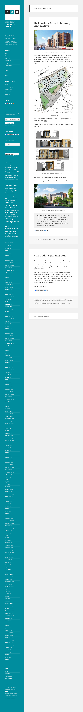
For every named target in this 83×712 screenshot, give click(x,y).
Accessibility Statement (10, 698)
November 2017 (8, 467)
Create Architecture (47, 57)
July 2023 (7, 321)
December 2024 (8, 289)
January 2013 (8, 606)
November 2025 (8, 265)
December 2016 (8, 491)
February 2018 (8, 460)
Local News (7, 87)
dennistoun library (9, 210)
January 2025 (8, 287)
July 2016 (7, 503)
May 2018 (7, 452)
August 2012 (8, 618)
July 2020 (7, 401)
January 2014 (8, 577)
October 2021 (8, 367)
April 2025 (7, 280)
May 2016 (7, 508)
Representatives (8, 65)
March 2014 (7, 572)
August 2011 (8, 647)
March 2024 (7, 304)
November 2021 (8, 365)
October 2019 (8, 421)
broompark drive (57, 300)
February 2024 (8, 306)
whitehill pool (12, 235)
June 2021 (7, 377)
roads (17, 228)
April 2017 (7, 484)
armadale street (8, 197)
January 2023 (8, 333)
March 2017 (7, 486)
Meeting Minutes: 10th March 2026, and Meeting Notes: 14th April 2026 (12, 171)
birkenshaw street (54, 239)
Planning (7, 92)
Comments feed (8, 676)
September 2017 (8, 472)
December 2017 (8, 465)
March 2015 (7, 542)
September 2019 (8, 423)
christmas (14, 199)
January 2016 (8, 518)
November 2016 (8, 494)
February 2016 (8, 516)
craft (13, 200)
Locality (7, 63)
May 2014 (7, 567)
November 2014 (8, 552)
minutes (16, 222)
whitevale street (15, 236)
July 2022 (7, 345)
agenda (14, 190)
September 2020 (8, 399)
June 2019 (7, 428)
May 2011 (7, 654)
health (16, 214)
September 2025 (8, 270)
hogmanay (10, 216)
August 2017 (8, 474)
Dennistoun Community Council (10, 24)
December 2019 (8, 416)
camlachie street (65, 300)
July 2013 (7, 591)
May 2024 (7, 301)
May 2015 (7, 538)
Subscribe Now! (9, 123)
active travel (8, 191)
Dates (6, 53)
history (6, 216)
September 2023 (8, 318)
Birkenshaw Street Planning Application (52, 24)
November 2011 (8, 640)
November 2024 (8, 292)
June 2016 (7, 506)
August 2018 (8, 445)
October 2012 (8, 613)
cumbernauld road (63, 239)
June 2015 (7, 535)
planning (17, 224)
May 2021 (7, 379)
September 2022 (8, 343)
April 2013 (7, 598)
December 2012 (8, 608)
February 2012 (8, 632)
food (9, 214)
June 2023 (7, 323)
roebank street (49, 303)
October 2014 (8, 555)
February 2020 (8, 411)
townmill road (49, 305)
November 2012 (8, 611)
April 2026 (7, 253)
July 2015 (7, 533)
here (45, 120)
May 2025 (7, 277)
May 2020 (7, 406)
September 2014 (8, 557)
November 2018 (8, 440)
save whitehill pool (12, 229)
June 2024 (7, 299)
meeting (9, 218)
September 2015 (8, 528)
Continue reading (40, 286)
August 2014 (8, 559)
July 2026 (7, 245)
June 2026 (7, 248)
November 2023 (8, 314)
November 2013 (8, 581)
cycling (12, 202)
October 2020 (8, 396)
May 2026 (7, 250)
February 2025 (8, 284)
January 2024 (8, 309)
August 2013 (8, 589)
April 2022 (7, 353)
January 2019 (8, 435)
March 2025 (7, 282)
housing (15, 216)
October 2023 (8, 316)
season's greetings (8, 231)
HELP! (6, 75)
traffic (16, 233)
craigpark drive (45, 302)
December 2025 (8, 263)
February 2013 (8, 603)
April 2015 (7, 540)
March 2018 (7, 457)
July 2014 (7, 562)
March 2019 (7, 433)
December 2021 (8, 362)
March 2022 (7, 355)
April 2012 (7, 628)
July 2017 (7, 477)
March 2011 (7, 659)
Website (6, 94)
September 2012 (8, 615)
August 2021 (8, 372)
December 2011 (8, 637)
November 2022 (8, 338)
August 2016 (8, 501)
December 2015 (8, 520)
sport (14, 231)
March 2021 (7, 384)
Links (6, 68)
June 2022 (7, 348)
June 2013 (7, 593)
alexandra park (9, 195)
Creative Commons (9, 693)
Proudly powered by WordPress (41, 316)
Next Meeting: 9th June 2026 (11, 167)
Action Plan (7, 58)
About (6, 70)
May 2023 (7, 326)
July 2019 (7, 426)
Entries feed (7, 673)
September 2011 (8, 645)
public (7, 226)
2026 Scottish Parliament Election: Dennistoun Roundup (12, 178)
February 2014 (8, 574)
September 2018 (8, 443)
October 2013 (8, 584)
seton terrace (64, 303)
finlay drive (63, 302)
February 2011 (8, 662)
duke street (8, 212)
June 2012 (7, 623)
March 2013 (7, 601)
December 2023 (8, 311)
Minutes (7, 56)
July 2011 (7, 650)
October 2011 (8, 642)
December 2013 (8, 579)
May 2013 (7, 596)
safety (6, 229)
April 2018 (7, 455)
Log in (6, 671)
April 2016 (7, 511)
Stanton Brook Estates (40, 59)
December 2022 (8, 336)
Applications (8, 60)
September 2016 (8, 499)
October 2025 (8, 267)
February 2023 (8, 331)
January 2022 (8, 360)
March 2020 (7, 409)
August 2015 (8, 530)
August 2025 (8, 272)
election (15, 212)
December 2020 (8, 392)
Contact (6, 73)
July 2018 (7, 447)
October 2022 (8, 340)
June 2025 (7, 275)
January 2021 (8, 389)
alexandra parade (10, 193)
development (16, 210)
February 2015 (8, 545)
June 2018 (7, 450)
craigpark (7, 202)
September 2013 (8, 586)
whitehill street (8, 236)
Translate (15, 155)
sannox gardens (57, 303)
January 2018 (8, 462)
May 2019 (7, 430)
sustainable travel (9, 233)
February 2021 (8, 387)
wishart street (55, 305)
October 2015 (8, 525)
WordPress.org (8, 678)
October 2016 (8, 496)
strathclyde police (41, 305)
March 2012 (7, 630)
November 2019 (8, 418)
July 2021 (7, 374)
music (7, 224)
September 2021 (8, 370)
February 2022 (8, 357)
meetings (9, 221)
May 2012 (7, 625)
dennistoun (11, 205)
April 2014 (7, 569)
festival (6, 214)
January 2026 (8, 260)
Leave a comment (65, 305)
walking (7, 235)
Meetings (7, 89)
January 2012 (8, 635)
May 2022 (7, 350)
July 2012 (7, 620)
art (13, 197)
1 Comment (55, 241)
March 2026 (7, 255)
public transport (10, 228)
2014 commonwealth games (10, 188)
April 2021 (7, 382)
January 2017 (8, 489)
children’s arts (8, 199)
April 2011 (7, 657)
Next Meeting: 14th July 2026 (11, 165)
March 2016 (7, 513)
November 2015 (8, 523)
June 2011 (7, 652)
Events (6, 84)
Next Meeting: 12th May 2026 (11, 175)
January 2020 (8, 413)
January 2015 (8, 547)
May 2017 (7, 482)
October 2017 (8, 469)
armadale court (40, 300)
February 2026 (8, 258)
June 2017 (7, 479)
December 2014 (8, 550)
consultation (8, 200)
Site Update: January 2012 (50, 255)
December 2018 (8, 438)
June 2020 (7, 404)
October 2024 (8, 294)
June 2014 (7, 564)
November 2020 (8, 394)
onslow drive (12, 224)
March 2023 (7, 328)
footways (13, 214)
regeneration (48, 241)
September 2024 (8, 297)
